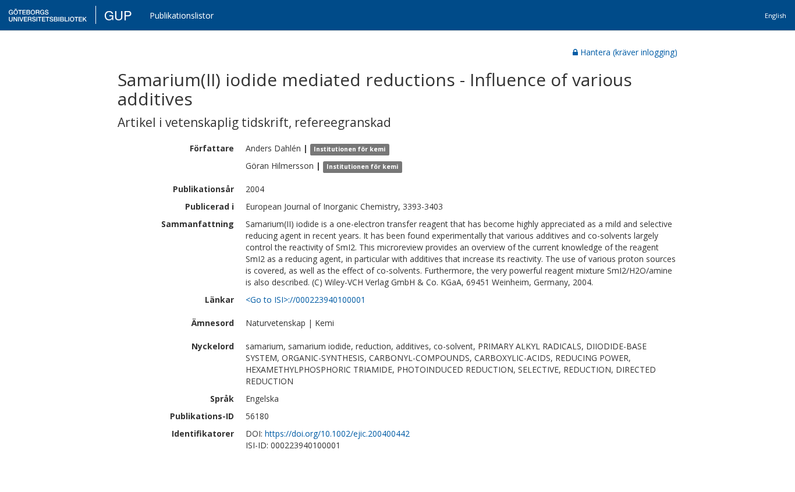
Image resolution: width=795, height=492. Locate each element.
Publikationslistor (182, 15)
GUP (118, 15)
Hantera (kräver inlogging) (628, 52)
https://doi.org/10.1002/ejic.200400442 (337, 433)
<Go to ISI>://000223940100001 (305, 299)
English (775, 15)
